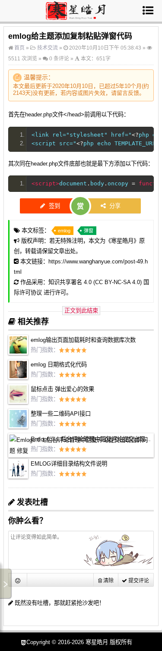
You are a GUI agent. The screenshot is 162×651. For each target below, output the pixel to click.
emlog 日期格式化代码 (59, 364)
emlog (64, 230)
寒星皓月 (122, 241)
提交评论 (138, 581)
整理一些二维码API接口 (61, 413)
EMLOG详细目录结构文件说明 (69, 463)
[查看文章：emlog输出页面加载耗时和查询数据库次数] (18, 353)
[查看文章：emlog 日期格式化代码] (18, 377)
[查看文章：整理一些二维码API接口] (18, 426)
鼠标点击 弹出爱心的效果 (62, 389)
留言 (122, 93)
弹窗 (88, 230)
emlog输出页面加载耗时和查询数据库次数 (83, 340)
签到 (53, 206)
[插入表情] (18, 579)
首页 (19, 48)
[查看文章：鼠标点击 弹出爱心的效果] (18, 402)
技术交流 (47, 48)
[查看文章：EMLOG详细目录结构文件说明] (18, 476)
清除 (108, 581)
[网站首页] (76, 16)
